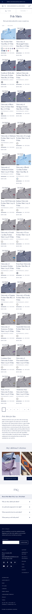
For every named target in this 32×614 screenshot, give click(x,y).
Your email (5, 539)
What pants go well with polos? (10, 517)
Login (23, 566)
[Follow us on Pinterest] (15, 562)
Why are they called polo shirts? (10, 501)
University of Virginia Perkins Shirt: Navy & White (8, 298)
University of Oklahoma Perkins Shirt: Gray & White (7, 170)
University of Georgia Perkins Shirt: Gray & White (23, 138)
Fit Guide (4, 585)
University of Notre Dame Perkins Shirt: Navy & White (7, 107)
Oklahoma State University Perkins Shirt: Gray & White (22, 392)
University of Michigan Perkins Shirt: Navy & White (22, 107)
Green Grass (5, 591)
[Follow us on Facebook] (7, 562)
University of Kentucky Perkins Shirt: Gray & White (7, 266)
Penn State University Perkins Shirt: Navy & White (23, 266)
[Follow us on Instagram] (4, 562)
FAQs (23, 564)
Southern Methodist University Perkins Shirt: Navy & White (7, 75)
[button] (24, 11)
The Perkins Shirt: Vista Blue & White (7, 43)
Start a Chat (9, 558)
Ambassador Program (8, 594)
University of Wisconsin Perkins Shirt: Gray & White (22, 360)
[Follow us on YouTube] (4, 566)
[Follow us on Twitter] (11, 562)
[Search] (5, 6)
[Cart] (29, 6)
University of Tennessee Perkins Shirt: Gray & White (7, 329)
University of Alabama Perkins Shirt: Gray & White (8, 138)
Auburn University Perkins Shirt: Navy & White (23, 75)
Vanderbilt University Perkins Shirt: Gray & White (23, 329)
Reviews (24, 561)
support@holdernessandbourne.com (10, 556)
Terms (3, 599)
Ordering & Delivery (25, 553)
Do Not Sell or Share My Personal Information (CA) (9, 603)
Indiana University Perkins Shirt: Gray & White (23, 203)
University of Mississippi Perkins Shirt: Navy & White (22, 44)
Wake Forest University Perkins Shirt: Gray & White (7, 392)
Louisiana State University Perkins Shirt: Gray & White (7, 360)
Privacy (4, 597)
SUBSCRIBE (24, 542)
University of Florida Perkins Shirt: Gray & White (23, 298)
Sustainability (6, 580)
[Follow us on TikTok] (7, 566)
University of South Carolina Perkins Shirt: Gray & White (7, 235)
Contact (24, 569)
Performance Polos (10, 478)
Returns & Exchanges (24, 557)
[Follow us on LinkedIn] (11, 566)
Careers (4, 588)
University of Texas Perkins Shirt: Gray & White (23, 235)
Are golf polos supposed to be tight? (12, 507)
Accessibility (25, 572)
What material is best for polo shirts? (12, 512)
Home (3, 25)
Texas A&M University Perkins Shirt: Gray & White (8, 203)
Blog (3, 583)
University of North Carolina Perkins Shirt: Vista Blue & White (22, 171)
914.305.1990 (8, 553)
